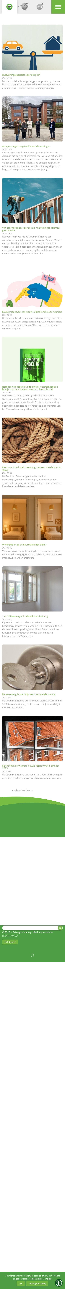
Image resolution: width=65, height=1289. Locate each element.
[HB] (40, 8)
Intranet (11, 941)
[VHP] (9, 8)
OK (20, 1283)
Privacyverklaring (22, 932)
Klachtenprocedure (43, 932)
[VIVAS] (24, 8)
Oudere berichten (21, 790)
